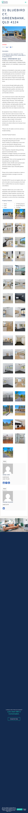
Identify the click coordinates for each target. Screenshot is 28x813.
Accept (19, 809)
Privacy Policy (24, 809)
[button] (26, 2)
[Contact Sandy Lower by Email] (4, 483)
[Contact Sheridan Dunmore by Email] (4, 508)
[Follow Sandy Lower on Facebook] (6, 483)
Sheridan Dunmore (8, 502)
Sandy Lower (6, 474)
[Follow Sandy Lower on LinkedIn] (9, 483)
